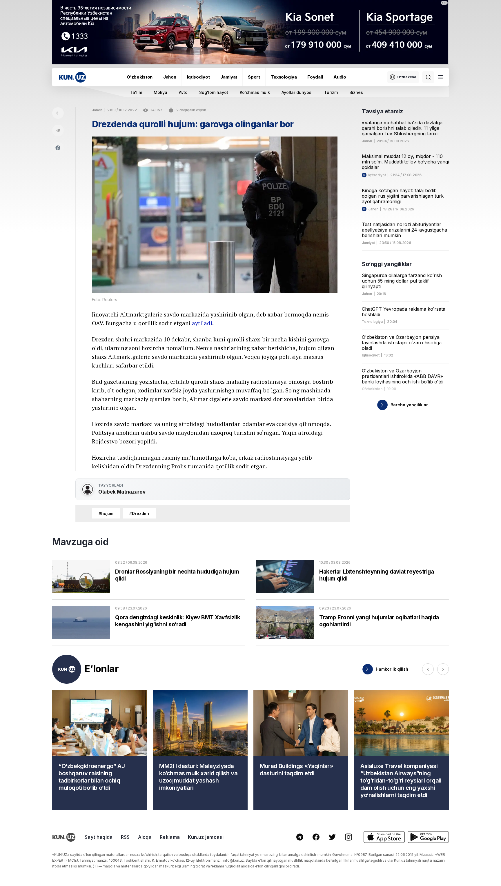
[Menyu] (440, 77)
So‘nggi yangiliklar (386, 264)
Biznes (356, 92)
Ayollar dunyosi (297, 92)
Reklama (170, 837)
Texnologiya (284, 77)
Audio (339, 77)
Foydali (315, 77)
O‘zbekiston (140, 77)
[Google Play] (428, 837)
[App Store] (384, 837)
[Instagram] (348, 837)
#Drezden (139, 513)
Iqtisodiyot (198, 77)
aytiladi (202, 323)
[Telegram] (58, 130)
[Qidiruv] (428, 77)
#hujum (106, 513)
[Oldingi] (428, 669)
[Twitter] (332, 837)
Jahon (169, 77)
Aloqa (145, 837)
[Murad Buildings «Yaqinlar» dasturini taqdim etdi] (300, 750)
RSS (125, 837)
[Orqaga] (58, 113)
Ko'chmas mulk (255, 92)
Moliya (160, 92)
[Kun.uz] (72, 77)
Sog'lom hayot (213, 92)
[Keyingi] (443, 669)
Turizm (331, 92)
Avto (183, 92)
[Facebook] (58, 148)
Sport (254, 77)
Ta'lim (136, 92)
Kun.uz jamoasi (205, 837)
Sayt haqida (99, 837)
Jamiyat (228, 77)
